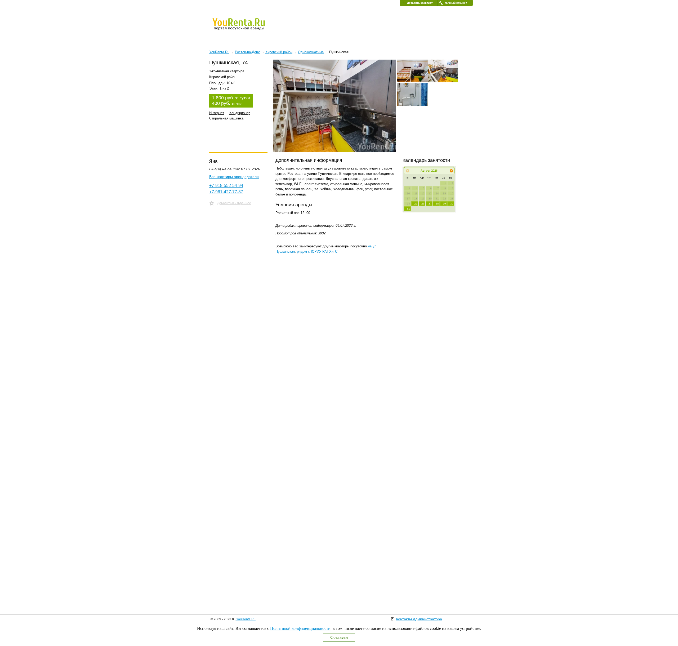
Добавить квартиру (420, 2)
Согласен (339, 637)
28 (437, 203)
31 (408, 208)
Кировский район (278, 52)
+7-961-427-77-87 (226, 192)
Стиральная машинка (226, 118)
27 (430, 203)
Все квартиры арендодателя (234, 177)
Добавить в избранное (234, 203)
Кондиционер (239, 113)
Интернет (216, 113)
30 (451, 203)
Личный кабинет (456, 2)
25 (415, 203)
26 (423, 203)
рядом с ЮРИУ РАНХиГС (317, 251)
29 (444, 203)
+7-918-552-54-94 (226, 185)
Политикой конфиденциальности (300, 628)
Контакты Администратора (419, 619)
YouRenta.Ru (246, 619)
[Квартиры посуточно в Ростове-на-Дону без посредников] (247, 27)
